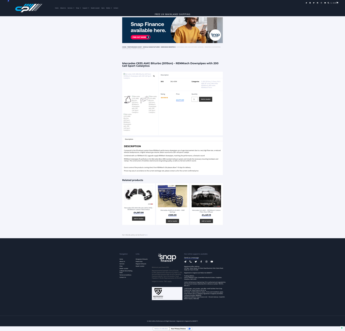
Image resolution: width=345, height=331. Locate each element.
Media (108, 8)
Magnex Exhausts (141, 264)
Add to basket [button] (138, 219)
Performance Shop (134, 47)
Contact (116, 8)
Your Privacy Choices (178, 329)
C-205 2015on (205, 82)
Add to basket (205, 99)
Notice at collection (161, 329)
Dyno (102, 8)
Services (70, 8)
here (146, 235)
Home (56, 8)
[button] (154, 76)
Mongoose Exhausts (142, 259)
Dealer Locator (95, 8)
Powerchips (139, 261)
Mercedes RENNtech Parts (208, 86)
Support (85, 8)
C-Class (213, 82)
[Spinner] (331, 3)
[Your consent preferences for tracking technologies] (342, 328)
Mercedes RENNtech (168, 47)
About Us (63, 8)
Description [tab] (129, 139)
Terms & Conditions (125, 275)
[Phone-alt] (190, 262)
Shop (77, 8)
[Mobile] (310, 3)
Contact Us (122, 277)
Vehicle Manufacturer (151, 47)
